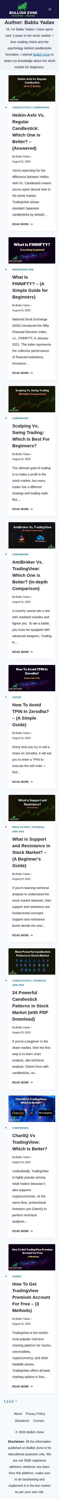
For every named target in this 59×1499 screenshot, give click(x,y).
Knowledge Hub (23, 269)
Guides (16, 697)
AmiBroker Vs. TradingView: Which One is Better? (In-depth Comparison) (30, 575)
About (18, 1413)
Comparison (41, 107)
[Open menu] (50, 9)
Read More (22, 224)
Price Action (20, 827)
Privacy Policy (35, 1413)
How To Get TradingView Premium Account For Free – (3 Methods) (31, 1297)
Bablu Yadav (23, 156)
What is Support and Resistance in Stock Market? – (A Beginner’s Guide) (31, 852)
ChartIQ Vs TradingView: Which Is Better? (29, 1142)
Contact (38, 1420)
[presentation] (31, 88)
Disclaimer (22, 1420)
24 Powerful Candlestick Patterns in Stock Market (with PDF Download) (30, 1006)
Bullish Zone (41, 54)
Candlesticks (21, 107)
